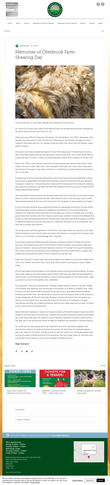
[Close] (107, 480)
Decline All (89, 480)
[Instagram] (102, 4)
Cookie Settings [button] (77, 480)
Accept (100, 480)
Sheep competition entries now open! (89, 392)
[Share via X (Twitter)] (22, 351)
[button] (103, 31)
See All (103, 366)
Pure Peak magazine (60, 435)
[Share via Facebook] (16, 351)
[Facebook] (98, 4)
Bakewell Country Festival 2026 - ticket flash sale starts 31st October (54, 392)
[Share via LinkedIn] (27, 351)
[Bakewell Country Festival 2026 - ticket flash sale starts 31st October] (55, 378)
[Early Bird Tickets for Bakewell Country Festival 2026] (20, 378)
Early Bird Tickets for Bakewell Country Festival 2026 (19, 392)
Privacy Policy (35, 482)
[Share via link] (32, 351)
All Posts (7, 31)
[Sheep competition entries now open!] (89, 378)
